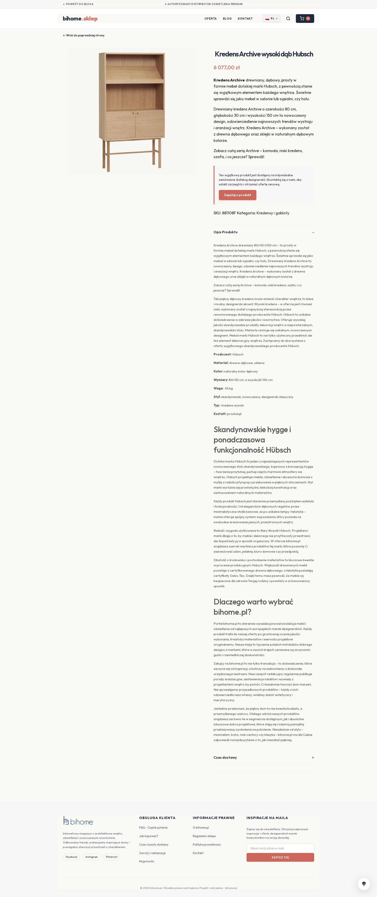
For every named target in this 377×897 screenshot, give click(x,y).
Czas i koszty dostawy (153, 844)
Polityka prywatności (207, 844)
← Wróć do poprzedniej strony (84, 35)
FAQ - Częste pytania (153, 827)
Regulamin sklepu (204, 836)
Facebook (71, 856)
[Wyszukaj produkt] (288, 18)
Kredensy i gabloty (273, 212)
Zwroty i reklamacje (152, 853)
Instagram (92, 856)
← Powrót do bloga (78, 4)
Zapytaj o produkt (237, 195)
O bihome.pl (201, 827)
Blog (227, 18)
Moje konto (146, 861)
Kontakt (245, 18)
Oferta (210, 18)
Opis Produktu (226, 232)
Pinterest (111, 856)
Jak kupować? (148, 836)
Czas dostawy (225, 757)
